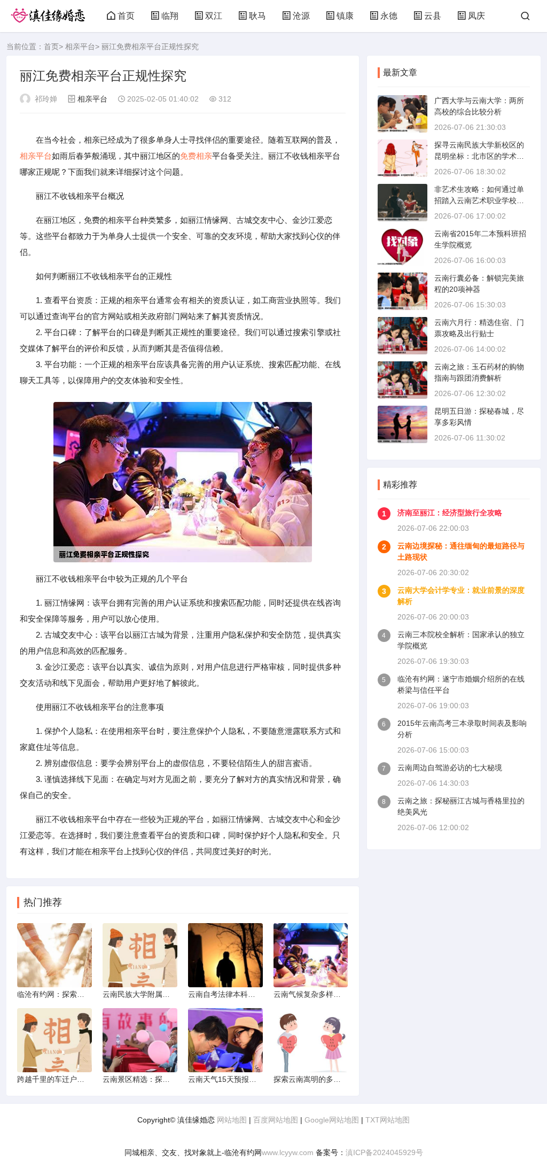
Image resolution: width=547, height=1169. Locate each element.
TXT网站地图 (387, 1120)
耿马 (257, 15)
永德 (388, 15)
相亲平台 (80, 46)
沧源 (301, 15)
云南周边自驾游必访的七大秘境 (449, 767)
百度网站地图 (275, 1120)
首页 (126, 15)
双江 (213, 15)
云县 (432, 15)
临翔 (169, 15)
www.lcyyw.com (288, 1152)
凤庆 (476, 15)
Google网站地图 (331, 1120)
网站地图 (232, 1120)
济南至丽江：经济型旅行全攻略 (449, 512)
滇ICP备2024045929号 (384, 1152)
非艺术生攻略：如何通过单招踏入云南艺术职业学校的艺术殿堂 (479, 200)
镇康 (345, 15)
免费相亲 (196, 155)
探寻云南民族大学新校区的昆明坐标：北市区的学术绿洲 (479, 156)
